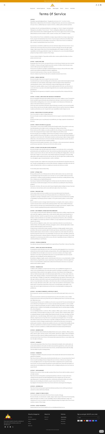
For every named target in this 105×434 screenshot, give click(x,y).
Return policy (63, 421)
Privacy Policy (63, 423)
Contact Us (46, 419)
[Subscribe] (97, 417)
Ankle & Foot (30, 425)
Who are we (46, 417)
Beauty (29, 421)
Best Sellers (30, 417)
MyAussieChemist (51, 429)
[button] (4, 5)
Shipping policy (63, 419)
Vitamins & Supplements (32, 419)
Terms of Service (63, 417)
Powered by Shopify (56, 429)
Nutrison (29, 423)
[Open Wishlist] (98, 5)
